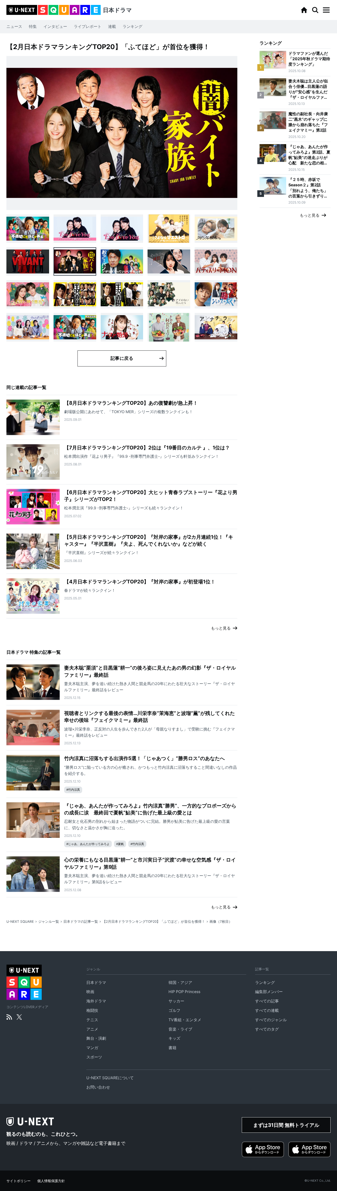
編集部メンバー (269, 991)
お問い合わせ (98, 1087)
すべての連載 (267, 1010)
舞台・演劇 (96, 1038)
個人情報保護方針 (51, 1181)
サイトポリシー (18, 1181)
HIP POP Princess (184, 991)
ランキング (132, 26)
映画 (90, 991)
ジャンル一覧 (48, 921)
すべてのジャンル (271, 1020)
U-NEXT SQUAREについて (110, 1078)
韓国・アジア (180, 982)
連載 (112, 26)
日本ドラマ (96, 982)
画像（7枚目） (220, 921)
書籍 (172, 1047)
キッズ (174, 1038)
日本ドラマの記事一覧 (80, 921)
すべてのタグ (267, 1029)
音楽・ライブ (180, 1029)
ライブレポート (87, 26)
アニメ (92, 1029)
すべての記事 (267, 1001)
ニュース (14, 26)
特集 (33, 26)
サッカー (176, 1001)
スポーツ (94, 1057)
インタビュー (55, 26)
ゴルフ (174, 1010)
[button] (326, 10)
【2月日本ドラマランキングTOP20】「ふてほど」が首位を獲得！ (153, 921)
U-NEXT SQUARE (20, 921)
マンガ (92, 1047)
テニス (92, 1020)
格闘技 (92, 1010)
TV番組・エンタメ (184, 1020)
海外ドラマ (96, 1001)
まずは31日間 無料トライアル (286, 1125)
